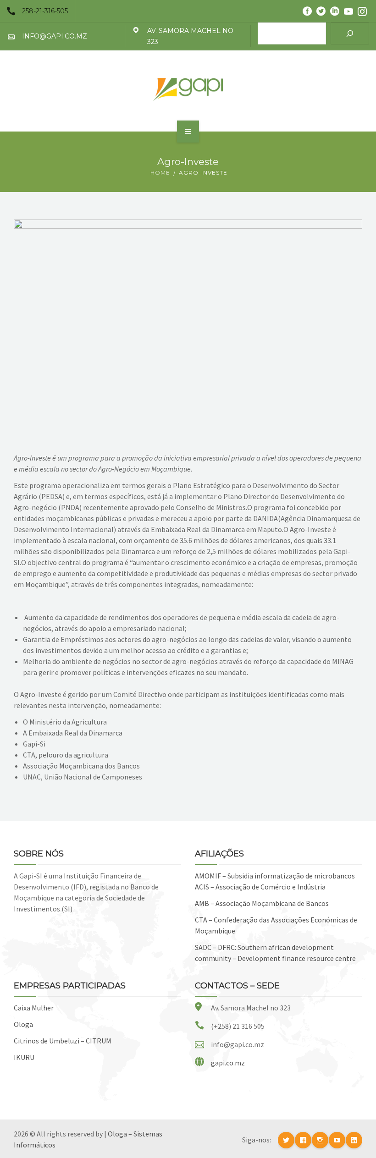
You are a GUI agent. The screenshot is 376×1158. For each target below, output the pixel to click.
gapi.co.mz (228, 1062)
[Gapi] (188, 89)
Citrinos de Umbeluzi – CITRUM (62, 1040)
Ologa (23, 1024)
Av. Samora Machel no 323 (190, 36)
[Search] (350, 33)
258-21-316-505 (45, 11)
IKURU (24, 1057)
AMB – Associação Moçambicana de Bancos (262, 903)
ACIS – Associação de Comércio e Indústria (260, 886)
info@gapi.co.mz (54, 36)
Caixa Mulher (34, 1007)
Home (160, 172)
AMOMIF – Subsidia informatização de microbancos (275, 875)
